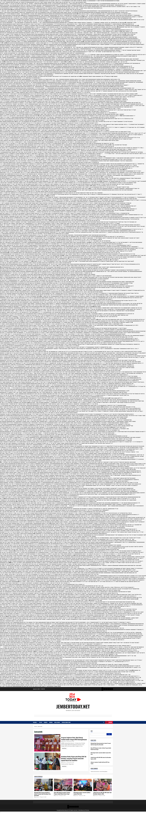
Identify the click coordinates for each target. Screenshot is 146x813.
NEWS (37, 768)
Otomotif (45, 722)
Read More (64, 748)
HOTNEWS (110, 722)
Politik (40, 722)
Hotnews (37, 789)
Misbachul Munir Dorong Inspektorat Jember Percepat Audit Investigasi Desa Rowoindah (101, 744)
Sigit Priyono (64, 741)
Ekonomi (51, 722)
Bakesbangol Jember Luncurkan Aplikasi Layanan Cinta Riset (82, 793)
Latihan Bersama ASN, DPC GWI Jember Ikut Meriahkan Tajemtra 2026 (102, 793)
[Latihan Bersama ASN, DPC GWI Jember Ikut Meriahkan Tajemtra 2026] (102, 785)
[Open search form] (103, 722)
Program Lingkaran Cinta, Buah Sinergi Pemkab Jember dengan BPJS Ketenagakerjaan (47, 743)
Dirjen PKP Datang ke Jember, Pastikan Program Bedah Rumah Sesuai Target (62, 793)
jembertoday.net (73, 706)
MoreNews (81, 810)
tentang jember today (66, 722)
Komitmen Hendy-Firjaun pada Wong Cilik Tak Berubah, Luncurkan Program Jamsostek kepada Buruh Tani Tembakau (47, 761)
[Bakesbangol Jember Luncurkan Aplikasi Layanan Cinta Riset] (83, 785)
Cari (92, 731)
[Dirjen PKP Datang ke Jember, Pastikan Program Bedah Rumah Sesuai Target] (63, 785)
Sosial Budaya (57, 722)
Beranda (35, 722)
